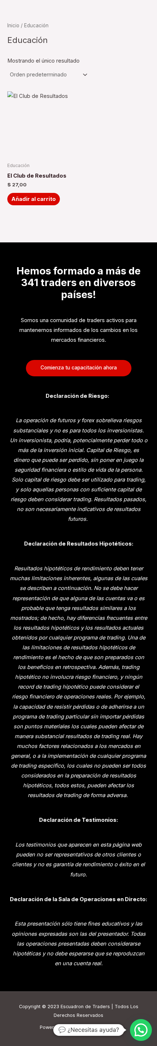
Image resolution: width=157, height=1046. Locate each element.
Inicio (13, 25)
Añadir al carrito (33, 199)
